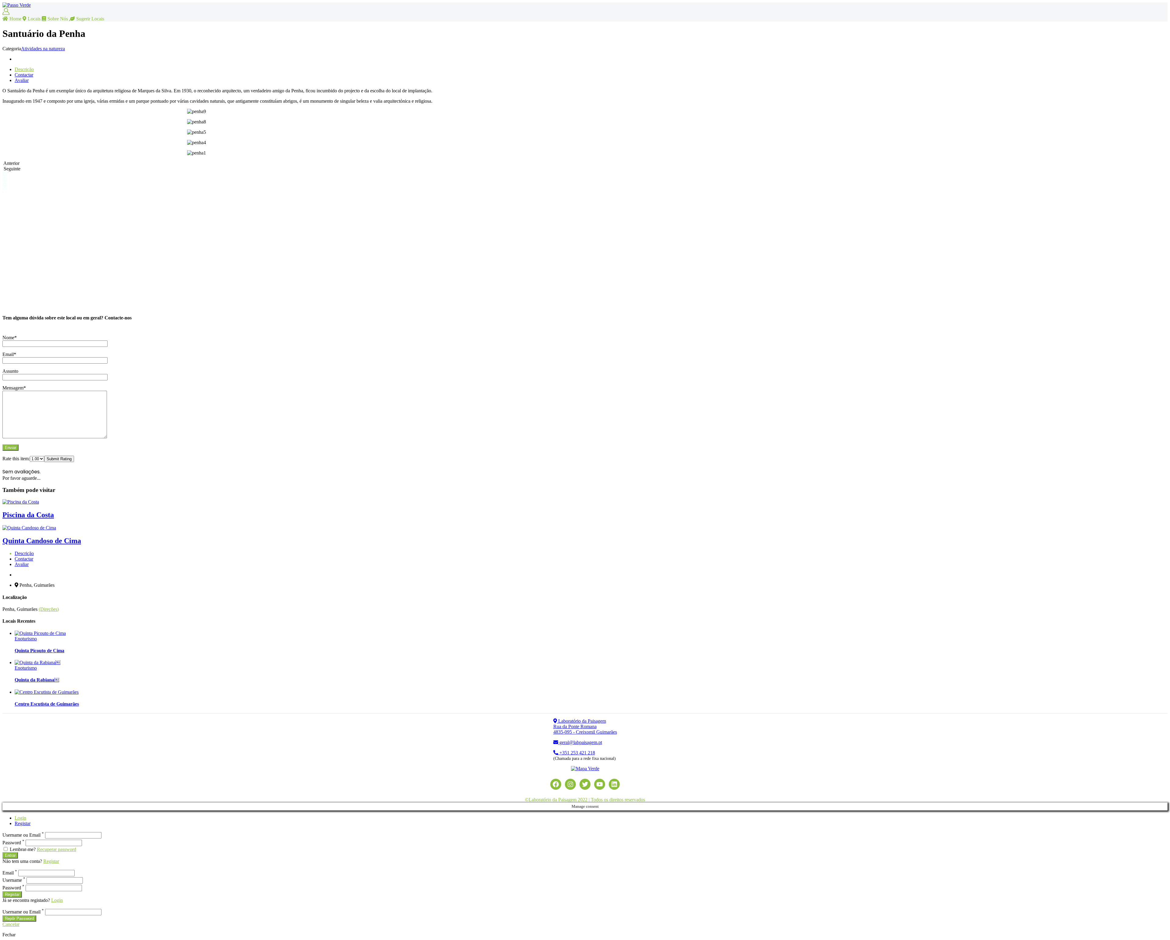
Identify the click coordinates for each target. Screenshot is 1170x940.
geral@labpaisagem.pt (580, 742)
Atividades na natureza (43, 48)
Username (13, 880)
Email (9, 872)
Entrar (10, 855)
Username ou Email (23, 835)
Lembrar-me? (23, 849)
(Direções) (49, 609)
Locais (34, 18)
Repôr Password (19, 918)
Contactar (24, 74)
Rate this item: (16, 458)
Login (20, 818)
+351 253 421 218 (576, 752)
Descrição (24, 69)
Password (13, 842)
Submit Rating (59, 459)
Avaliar (22, 80)
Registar (22, 823)
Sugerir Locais (90, 18)
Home (15, 18)
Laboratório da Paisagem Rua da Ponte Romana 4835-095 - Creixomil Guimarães (585, 726)
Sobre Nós (58, 18)
